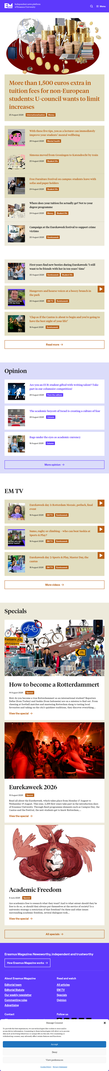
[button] (104, 1022)
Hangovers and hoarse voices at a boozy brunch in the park (60, 293)
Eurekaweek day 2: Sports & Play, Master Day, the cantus (59, 559)
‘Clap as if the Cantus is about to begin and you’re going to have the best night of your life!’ (65, 319)
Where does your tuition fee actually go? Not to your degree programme (61, 205)
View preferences (54, 1060)
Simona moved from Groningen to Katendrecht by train (64, 155)
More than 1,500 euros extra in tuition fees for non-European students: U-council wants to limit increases (54, 94)
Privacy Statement (60, 1067)
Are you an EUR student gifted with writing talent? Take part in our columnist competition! (64, 386)
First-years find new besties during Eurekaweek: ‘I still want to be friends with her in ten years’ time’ (62, 266)
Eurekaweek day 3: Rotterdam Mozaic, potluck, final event (61, 507)
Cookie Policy (45, 1067)
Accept (54, 1044)
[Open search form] (91, 6)
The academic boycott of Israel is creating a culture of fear (65, 411)
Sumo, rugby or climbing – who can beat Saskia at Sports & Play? (60, 533)
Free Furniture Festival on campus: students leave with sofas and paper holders (63, 181)
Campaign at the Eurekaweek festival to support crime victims (63, 229)
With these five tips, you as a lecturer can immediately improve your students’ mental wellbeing (62, 133)
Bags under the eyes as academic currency (55, 437)
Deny (54, 1052)
